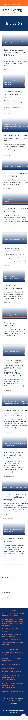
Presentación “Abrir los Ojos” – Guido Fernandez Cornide (14, 455)
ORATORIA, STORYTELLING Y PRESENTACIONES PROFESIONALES (12, 686)
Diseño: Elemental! (14, 712)
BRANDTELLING (8, 668)
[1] (23, 717)
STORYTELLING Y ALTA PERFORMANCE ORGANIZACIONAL (10, 677)
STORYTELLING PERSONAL (12, 672)
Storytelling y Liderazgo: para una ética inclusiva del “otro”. (14, 94)
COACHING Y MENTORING (11, 664)
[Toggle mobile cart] (25, 10)
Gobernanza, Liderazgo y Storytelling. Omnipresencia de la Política (15, 52)
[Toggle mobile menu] (25, 8)
